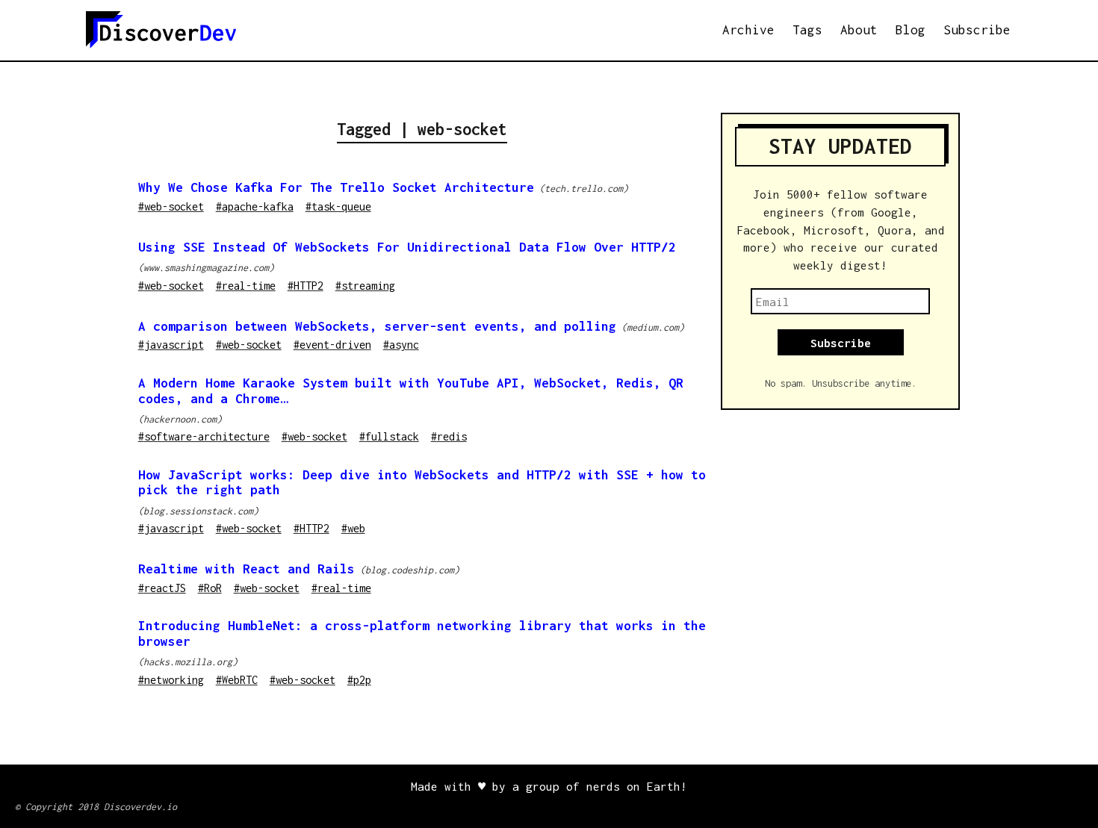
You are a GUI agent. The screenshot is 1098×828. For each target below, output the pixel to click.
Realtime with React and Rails (246, 568)
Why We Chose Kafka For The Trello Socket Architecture (336, 187)
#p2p (359, 679)
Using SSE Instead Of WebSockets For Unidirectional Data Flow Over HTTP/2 (407, 247)
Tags (807, 29)
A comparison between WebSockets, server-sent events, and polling (377, 326)
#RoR (210, 588)
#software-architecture (204, 436)
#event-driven (332, 344)
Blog (910, 29)
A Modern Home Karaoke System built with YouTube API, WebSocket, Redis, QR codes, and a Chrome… (410, 391)
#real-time (246, 285)
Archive (748, 29)
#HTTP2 (305, 285)
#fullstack (389, 436)
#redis (449, 436)
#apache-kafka (255, 206)
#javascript (171, 344)
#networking (171, 679)
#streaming (365, 285)
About (859, 29)
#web (353, 528)
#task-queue (338, 206)
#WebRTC (237, 679)
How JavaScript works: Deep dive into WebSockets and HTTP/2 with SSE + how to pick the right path (422, 482)
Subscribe (977, 29)
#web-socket (171, 206)
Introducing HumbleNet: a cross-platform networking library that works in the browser (422, 633)
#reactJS (162, 588)
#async (401, 344)
